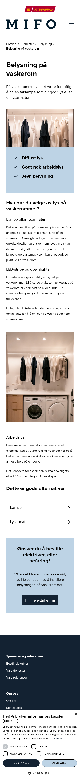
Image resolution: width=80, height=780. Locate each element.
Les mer (57, 738)
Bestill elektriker (17, 663)
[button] (40, 773)
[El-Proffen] (39, 9)
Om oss (11, 700)
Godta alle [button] (21, 763)
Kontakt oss (14, 707)
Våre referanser (16, 677)
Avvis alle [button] (59, 763)
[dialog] (40, 745)
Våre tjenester (15, 670)
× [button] (75, 714)
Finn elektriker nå (40, 600)
